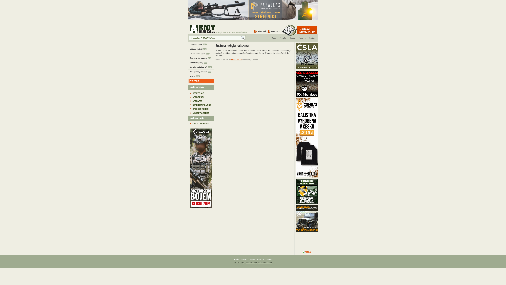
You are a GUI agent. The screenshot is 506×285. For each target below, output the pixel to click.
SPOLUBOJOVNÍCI (201, 109)
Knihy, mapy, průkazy (200, 72)
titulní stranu (236, 60)
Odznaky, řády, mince (200, 58)
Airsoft (194, 76)
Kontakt (312, 38)
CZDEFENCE (198, 93)
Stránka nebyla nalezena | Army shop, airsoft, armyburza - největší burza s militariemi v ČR (202, 29)
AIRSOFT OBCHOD (201, 113)
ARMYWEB (194, 81)
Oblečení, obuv (198, 44)
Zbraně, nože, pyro (199, 53)
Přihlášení (262, 31)
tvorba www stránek (265, 262)
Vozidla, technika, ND (200, 67)
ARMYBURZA (198, 97)
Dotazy (292, 38)
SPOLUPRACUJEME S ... (202, 124)
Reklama (302, 38)
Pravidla (283, 38)
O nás (273, 38)
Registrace (275, 31)
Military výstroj (198, 49)
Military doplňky (198, 63)
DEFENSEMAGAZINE (202, 105)
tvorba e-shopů (251, 262)
